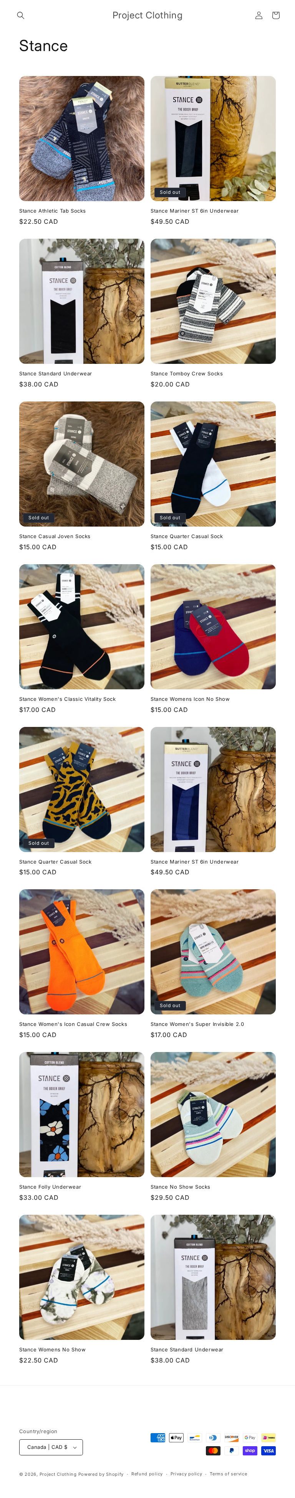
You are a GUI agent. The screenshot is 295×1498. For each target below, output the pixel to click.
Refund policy (147, 1474)
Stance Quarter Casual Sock (187, 536)
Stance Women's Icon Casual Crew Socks (73, 1024)
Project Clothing (58, 1474)
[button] (20, 15)
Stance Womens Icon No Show (190, 699)
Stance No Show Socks (180, 1187)
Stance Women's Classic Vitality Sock (67, 699)
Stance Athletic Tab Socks (52, 211)
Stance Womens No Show (52, 1349)
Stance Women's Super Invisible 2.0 (197, 1024)
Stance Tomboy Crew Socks (187, 373)
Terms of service (228, 1474)
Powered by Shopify (101, 1474)
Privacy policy (186, 1474)
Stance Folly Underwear (50, 1187)
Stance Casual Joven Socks (55, 536)
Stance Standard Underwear (55, 373)
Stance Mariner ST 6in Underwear (195, 211)
